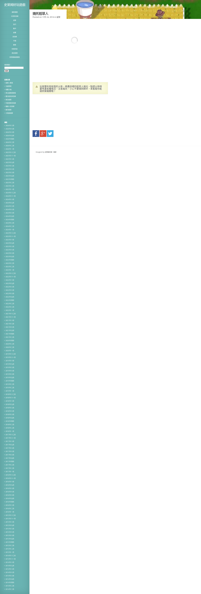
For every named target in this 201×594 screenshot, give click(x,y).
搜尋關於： (8, 65)
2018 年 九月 (10, 404)
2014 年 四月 (10, 582)
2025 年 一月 (10, 189)
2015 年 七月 (10, 532)
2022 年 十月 (10, 280)
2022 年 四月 (10, 300)
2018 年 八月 (10, 408)
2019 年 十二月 (11, 354)
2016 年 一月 (10, 512)
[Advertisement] (52, 112)
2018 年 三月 (10, 424)
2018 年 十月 (10, 401)
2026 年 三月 (10, 142)
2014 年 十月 (10, 562)
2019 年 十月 (10, 361)
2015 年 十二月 (11, 515)
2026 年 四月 (10, 139)
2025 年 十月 (10, 159)
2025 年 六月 (10, 172)
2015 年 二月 (10, 549)
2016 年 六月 (10, 495)
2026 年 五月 (10, 136)
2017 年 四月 (10, 461)
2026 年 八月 (10, 125)
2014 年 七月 (10, 572)
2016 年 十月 (10, 482)
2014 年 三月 (10, 586)
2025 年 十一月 (11, 156)
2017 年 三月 (10, 465)
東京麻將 (8, 100)
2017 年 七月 (10, 451)
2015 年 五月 (10, 539)
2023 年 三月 (10, 263)
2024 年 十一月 (11, 196)
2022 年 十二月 (11, 273)
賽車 (14, 45)
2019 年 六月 (10, 374)
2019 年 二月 (10, 388)
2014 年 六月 (10, 576)
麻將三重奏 (9, 83)
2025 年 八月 (10, 166)
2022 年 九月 (10, 283)
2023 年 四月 (10, 260)
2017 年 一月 (10, 472)
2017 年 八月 (10, 448)
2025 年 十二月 (11, 152)
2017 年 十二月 (11, 435)
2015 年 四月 (10, 542)
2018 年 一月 (10, 431)
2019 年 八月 (10, 367)
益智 (14, 20)
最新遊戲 (15, 12)
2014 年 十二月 (11, 556)
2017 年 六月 (10, 455)
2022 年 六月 (10, 293)
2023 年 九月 (10, 243)
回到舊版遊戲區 (15, 57)
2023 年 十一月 (11, 236)
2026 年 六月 (10, 132)
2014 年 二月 (10, 589)
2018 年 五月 (10, 418)
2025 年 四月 (10, 179)
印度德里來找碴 (11, 103)
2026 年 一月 (10, 149)
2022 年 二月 (10, 307)
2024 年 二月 (10, 226)
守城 (14, 41)
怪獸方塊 (8, 90)
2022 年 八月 (10, 287)
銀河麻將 (8, 110)
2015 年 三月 (10, 545)
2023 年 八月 (10, 246)
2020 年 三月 (10, 344)
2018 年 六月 (10, 414)
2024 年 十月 (10, 199)
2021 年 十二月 (11, 314)
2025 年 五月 (10, 176)
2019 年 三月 (10, 384)
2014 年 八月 (10, 569)
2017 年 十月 (10, 441)
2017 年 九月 (10, 445)
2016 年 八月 (10, 488)
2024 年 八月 (10, 206)
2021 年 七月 (10, 327)
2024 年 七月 (10, 209)
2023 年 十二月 (11, 233)
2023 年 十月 (10, 240)
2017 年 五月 (10, 458)
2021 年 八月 (10, 324)
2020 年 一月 (10, 351)
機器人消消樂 (10, 106)
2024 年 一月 (10, 230)
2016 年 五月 (10, 498)
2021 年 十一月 (11, 317)
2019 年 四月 (10, 381)
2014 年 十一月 (11, 559)
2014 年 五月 (10, 579)
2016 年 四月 (10, 502)
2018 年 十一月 (11, 398)
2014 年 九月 (10, 566)
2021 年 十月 (10, 320)
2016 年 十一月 (11, 478)
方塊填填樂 (9, 113)
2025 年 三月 (10, 183)
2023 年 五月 (10, 256)
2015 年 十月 (10, 522)
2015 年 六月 (10, 535)
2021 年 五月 (10, 330)
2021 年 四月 (10, 334)
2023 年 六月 (10, 253)
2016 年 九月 (10, 485)
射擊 (14, 32)
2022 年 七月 (10, 290)
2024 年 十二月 (11, 193)
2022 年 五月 (10, 297)
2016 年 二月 (10, 508)
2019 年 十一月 (11, 357)
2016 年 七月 (10, 492)
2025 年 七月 (10, 169)
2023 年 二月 (10, 267)
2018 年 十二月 (11, 394)
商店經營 (15, 53)
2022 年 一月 (10, 310)
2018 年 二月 (10, 428)
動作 (14, 28)
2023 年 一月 (10, 270)
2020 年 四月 (10, 340)
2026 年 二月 (10, 146)
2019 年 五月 (10, 377)
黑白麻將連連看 (11, 93)
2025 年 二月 (10, 186)
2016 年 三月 (10, 505)
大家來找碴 (14, 16)
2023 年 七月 (10, 250)
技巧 (14, 24)
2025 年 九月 (10, 162)
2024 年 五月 (10, 216)
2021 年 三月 (10, 337)
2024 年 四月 (10, 220)
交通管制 (8, 86)
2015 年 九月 (10, 525)
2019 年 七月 (10, 371)
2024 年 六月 (10, 213)
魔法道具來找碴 (11, 96)
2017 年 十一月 (11, 438)
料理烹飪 (15, 49)
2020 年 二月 (10, 347)
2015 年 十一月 (11, 519)
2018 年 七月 (10, 411)
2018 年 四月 (10, 421)
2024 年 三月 (10, 223)
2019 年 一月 (10, 391)
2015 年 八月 (10, 529)
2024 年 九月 (10, 203)
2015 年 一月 (10, 552)
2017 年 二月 (10, 468)
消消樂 (14, 37)
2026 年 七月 (10, 129)
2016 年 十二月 (11, 475)
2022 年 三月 (10, 304)
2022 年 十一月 (11, 277)
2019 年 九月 (10, 364)
